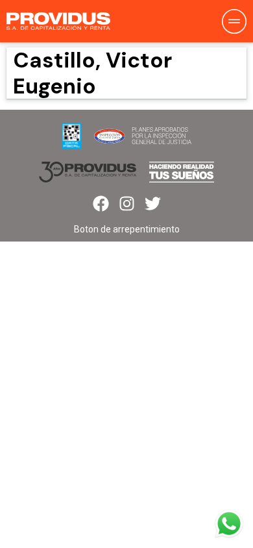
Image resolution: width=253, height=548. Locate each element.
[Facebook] (101, 203)
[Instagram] (127, 203)
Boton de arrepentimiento (127, 229)
